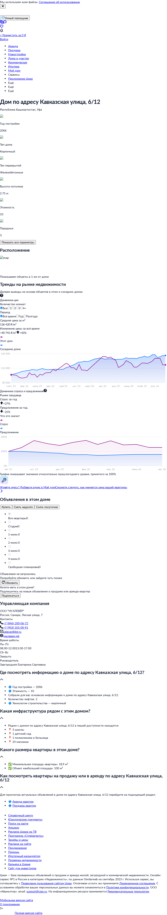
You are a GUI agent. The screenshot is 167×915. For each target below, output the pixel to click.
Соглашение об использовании (59, 2)
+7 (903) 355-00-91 (15, 627)
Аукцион (13, 827)
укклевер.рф (11, 636)
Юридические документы (25, 819)
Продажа (14, 50)
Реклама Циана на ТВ (22, 831)
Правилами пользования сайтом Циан (46, 883)
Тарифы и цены (18, 840)
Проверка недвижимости (25, 860)
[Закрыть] (3, 6)
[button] (87, 518)
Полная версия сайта (28, 913)
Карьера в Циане (19, 864)
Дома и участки (18, 58)
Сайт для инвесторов (22, 868)
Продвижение (17, 848)
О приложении (10, 904)
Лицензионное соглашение (137, 883)
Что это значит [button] (10, 416)
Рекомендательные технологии (128, 891)
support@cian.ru (36, 891)
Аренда (13, 46)
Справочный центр (20, 815)
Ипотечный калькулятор (24, 856)
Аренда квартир (23, 801)
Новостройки (17, 54)
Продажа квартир (24, 805)
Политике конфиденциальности (127, 887)
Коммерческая (17, 62)
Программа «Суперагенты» (26, 836)
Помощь (13, 852)
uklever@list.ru (12, 632)
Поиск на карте (18, 823)
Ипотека (13, 66)
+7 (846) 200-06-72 (15, 623)
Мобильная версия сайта (16, 900)
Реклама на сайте (19, 844)
